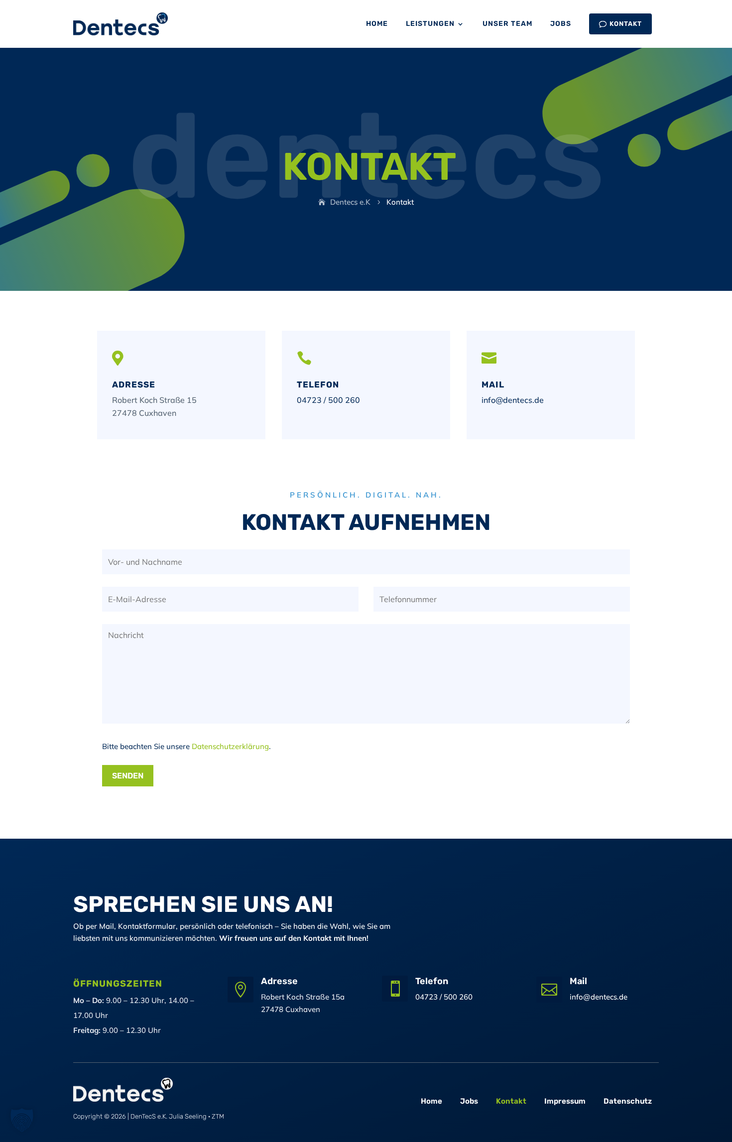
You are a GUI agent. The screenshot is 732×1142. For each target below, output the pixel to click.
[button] (22, 1120)
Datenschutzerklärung (230, 746)
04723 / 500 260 (328, 400)
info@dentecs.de (513, 400)
